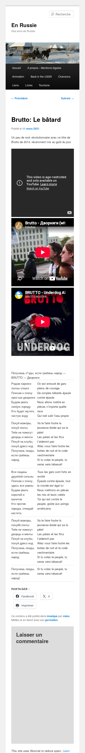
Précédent (19, 98)
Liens (15, 85)
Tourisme (44, 85)
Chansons (64, 76)
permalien (51, 620)
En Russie (24, 25)
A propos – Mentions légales (44, 68)
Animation (18, 76)
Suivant (67, 98)
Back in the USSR (41, 76)
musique (52, 616)
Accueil (16, 68)
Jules (66, 616)
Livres (28, 85)
